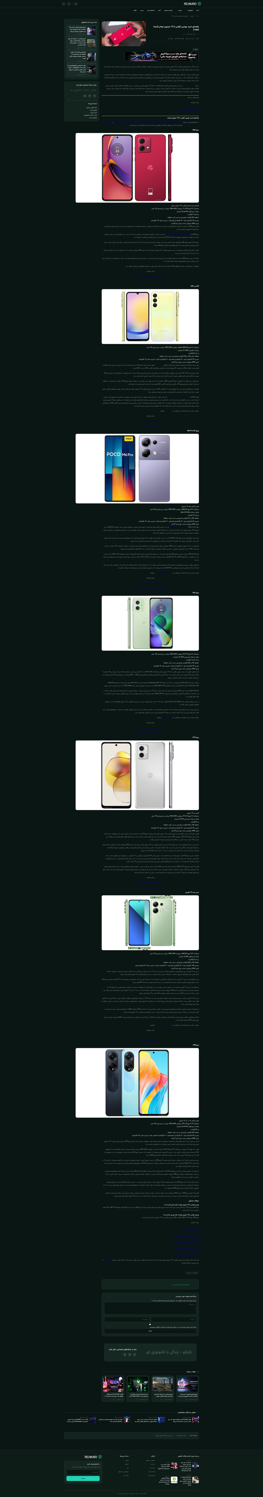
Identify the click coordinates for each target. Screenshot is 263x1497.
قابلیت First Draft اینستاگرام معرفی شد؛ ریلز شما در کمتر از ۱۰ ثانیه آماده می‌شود (114, 1396)
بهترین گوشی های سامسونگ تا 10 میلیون (152, 122)
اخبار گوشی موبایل (91, 108)
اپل (128, 1468)
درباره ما (153, 1464)
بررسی (142, 10)
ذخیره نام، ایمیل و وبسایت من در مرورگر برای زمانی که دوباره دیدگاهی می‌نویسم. (173, 1327)
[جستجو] (64, 4)
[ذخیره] (179, 1379)
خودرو (180, 10)
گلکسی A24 (159, 365)
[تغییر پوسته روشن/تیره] (69, 4)
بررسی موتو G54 (167, 718)
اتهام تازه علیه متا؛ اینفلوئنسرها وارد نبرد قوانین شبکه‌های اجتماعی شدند (110, 1420)
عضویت (83, 1478)
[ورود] (76, 4)
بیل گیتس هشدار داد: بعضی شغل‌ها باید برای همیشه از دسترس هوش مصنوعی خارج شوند (78, 55)
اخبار (197, 10)
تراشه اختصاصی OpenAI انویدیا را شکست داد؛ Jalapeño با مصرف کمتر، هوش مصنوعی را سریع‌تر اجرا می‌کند (76, 69)
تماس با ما (152, 1468)
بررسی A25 (168, 411)
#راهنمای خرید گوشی (191, 1273)
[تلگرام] (125, 1355)
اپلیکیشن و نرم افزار (123, 1472)
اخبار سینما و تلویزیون (90, 115)
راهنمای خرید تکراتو (189, 86)
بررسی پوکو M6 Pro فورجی (163, 573)
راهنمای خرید (150, 10)
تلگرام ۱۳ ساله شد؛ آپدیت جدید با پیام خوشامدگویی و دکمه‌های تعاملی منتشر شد (146, 1420)
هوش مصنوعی (168, 10)
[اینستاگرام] (130, 1355)
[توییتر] (135, 1355)
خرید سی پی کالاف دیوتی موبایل (164, 1436)
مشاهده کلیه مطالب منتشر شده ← (180, 1285)
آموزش (127, 1464)
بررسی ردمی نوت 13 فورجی (163, 1025)
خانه (198, 16)
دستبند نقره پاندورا (181, 1436)
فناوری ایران (93, 110)
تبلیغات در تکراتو (150, 1460)
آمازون (127, 1460)
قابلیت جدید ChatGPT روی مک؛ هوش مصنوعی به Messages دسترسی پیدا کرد (77, 1420)
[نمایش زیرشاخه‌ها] (186, 10)
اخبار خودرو (93, 113)
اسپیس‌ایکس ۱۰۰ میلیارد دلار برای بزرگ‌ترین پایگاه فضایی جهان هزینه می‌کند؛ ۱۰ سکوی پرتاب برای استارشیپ (163, 1397)
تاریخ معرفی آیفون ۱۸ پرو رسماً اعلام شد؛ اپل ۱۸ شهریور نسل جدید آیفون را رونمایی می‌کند (188, 1396)
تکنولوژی (190, 10)
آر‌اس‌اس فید (151, 1475)
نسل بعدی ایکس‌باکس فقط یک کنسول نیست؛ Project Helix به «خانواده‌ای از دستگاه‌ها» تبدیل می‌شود (139, 1397)
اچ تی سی (126, 1475)
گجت (159, 10)
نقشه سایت (152, 1472)
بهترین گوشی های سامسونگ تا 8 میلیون (150, 583)
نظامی (135, 10)
